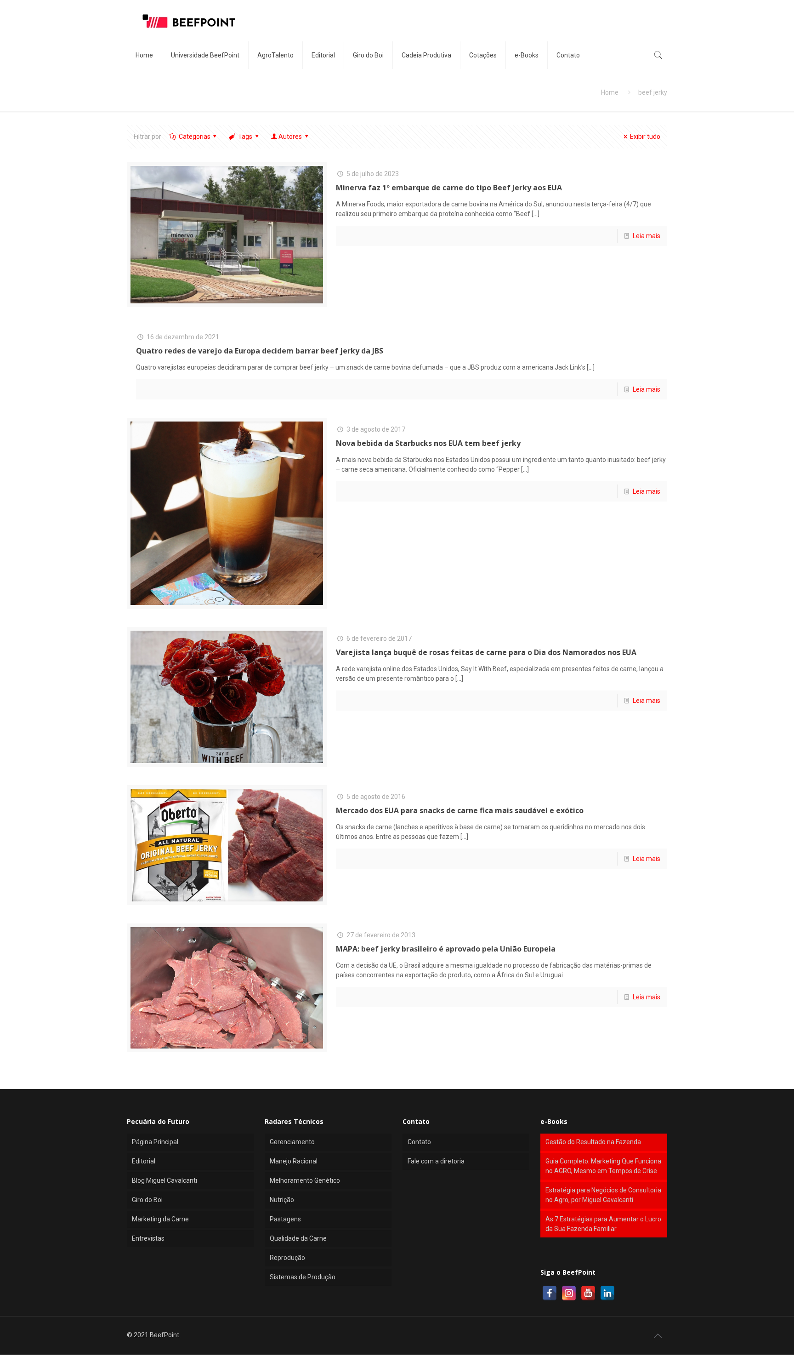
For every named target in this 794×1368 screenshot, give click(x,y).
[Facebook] (549, 1293)
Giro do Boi (147, 1199)
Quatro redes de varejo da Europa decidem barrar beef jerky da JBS (259, 351)
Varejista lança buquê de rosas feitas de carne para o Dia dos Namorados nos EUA (486, 652)
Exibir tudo (645, 136)
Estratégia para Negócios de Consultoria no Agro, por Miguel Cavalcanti (603, 1194)
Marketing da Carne (160, 1219)
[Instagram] (568, 1293)
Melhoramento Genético (305, 1180)
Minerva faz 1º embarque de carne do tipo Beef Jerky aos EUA (449, 187)
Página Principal (155, 1142)
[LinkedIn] (607, 1293)
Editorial (143, 1161)
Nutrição (282, 1199)
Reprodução (287, 1257)
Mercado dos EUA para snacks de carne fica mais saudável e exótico (460, 810)
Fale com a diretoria (436, 1161)
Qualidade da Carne (298, 1238)
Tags (245, 136)
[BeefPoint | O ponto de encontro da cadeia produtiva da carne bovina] (188, 20)
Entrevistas (148, 1238)
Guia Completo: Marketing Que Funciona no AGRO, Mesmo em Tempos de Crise (603, 1165)
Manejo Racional (294, 1161)
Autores (290, 136)
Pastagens (285, 1219)
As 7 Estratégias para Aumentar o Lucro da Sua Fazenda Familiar (603, 1223)
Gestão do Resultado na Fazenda (593, 1142)
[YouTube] (588, 1293)
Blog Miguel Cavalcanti (164, 1180)
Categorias (194, 136)
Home (609, 92)
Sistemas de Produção (302, 1277)
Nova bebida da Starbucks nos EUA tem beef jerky (428, 443)
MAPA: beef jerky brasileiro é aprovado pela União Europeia (446, 949)
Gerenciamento (292, 1142)
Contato (419, 1142)
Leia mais (646, 235)
